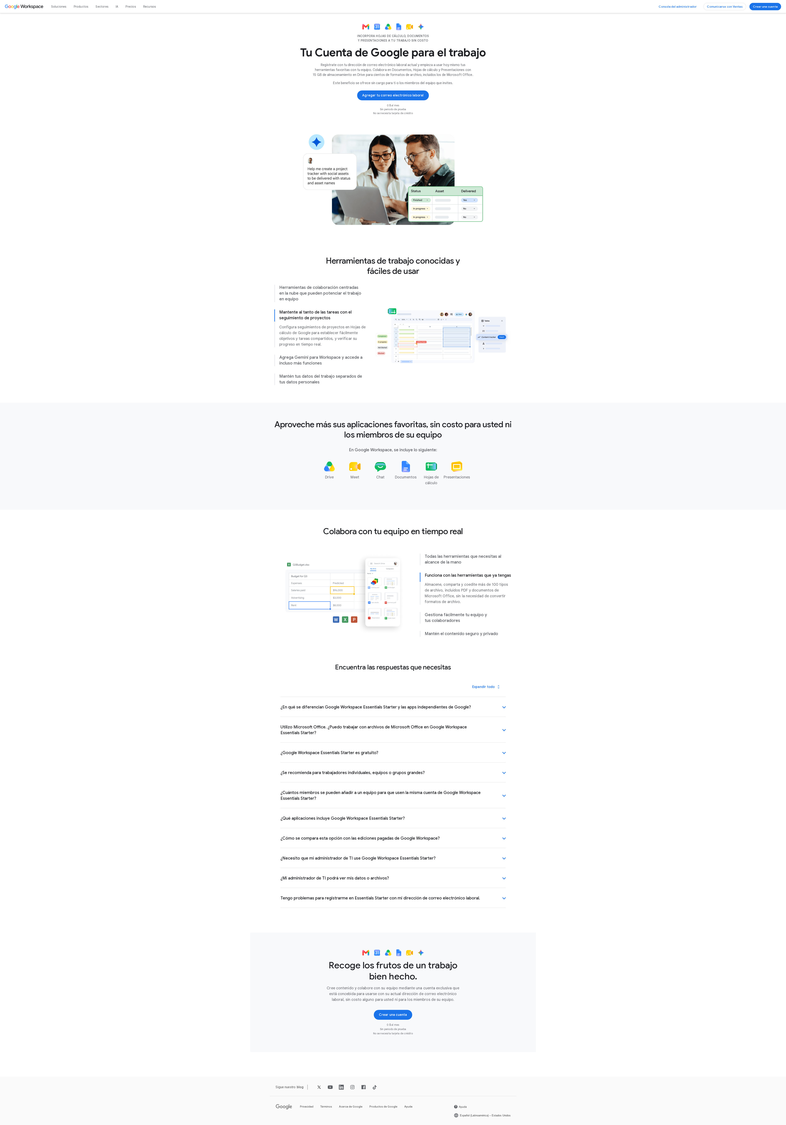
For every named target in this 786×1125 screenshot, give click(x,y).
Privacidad (306, 1106)
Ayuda (408, 1106)
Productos (81, 6)
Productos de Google (383, 1106)
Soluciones (58, 6)
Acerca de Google (350, 1106)
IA (117, 6)
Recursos (149, 6)
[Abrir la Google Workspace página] (24, 6)
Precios (131, 6)
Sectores (102, 6)
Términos (326, 1106)
